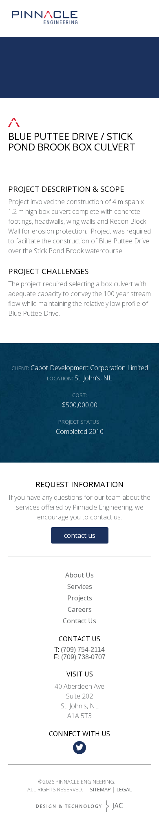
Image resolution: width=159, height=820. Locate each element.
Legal (124, 789)
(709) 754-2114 (83, 649)
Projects (79, 597)
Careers (80, 609)
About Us (79, 575)
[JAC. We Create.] (79, 806)
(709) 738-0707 (83, 657)
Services (79, 586)
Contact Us (79, 535)
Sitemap (100, 789)
